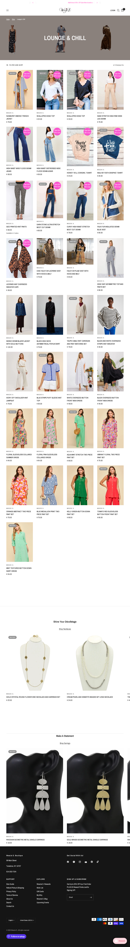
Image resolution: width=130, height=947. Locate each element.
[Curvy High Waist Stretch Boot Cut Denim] (80, 200)
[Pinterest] (93, 862)
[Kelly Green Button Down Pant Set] (80, 485)
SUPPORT (10, 879)
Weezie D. (10, 113)
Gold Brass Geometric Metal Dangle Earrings (87, 839)
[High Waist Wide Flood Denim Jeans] (19, 144)
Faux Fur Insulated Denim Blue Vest (108, 228)
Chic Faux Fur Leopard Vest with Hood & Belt (49, 272)
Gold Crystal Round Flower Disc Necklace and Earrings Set (33, 697)
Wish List (40, 887)
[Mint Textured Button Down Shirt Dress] (19, 542)
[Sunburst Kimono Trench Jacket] (19, 90)
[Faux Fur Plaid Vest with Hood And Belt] (80, 251)
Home (8, 19)
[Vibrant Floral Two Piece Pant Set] (110, 428)
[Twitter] (75, 862)
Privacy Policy (11, 891)
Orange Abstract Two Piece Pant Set (18, 513)
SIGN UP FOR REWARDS (62, 2)
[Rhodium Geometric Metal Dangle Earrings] (34, 790)
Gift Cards (40, 891)
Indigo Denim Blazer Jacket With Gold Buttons (18, 342)
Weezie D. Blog (42, 898)
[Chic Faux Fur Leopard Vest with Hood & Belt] (50, 251)
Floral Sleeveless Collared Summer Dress (19, 456)
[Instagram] (81, 862)
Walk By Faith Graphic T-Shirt (110, 172)
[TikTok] (99, 862)
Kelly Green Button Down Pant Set (78, 513)
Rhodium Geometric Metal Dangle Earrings (25, 839)
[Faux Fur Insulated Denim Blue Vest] (110, 200)
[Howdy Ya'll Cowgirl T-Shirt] (80, 146)
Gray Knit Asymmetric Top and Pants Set (110, 285)
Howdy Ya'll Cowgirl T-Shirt (79, 172)
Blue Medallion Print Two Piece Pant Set (48, 513)
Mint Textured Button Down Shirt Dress (18, 569)
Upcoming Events (43, 902)
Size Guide (10, 884)
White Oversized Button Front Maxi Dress (77, 399)
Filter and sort (16, 65)
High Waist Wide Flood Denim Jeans (18, 170)
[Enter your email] (90, 897)
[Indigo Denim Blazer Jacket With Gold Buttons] (19, 315)
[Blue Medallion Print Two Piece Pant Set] (50, 485)
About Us (9, 898)
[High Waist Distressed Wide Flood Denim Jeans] (50, 144)
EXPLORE (41, 879)
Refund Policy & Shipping (15, 887)
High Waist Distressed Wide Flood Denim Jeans (49, 170)
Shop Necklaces (65, 629)
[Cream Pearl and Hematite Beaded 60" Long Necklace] (95, 662)
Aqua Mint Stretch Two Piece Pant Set (79, 456)
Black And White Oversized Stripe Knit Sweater (109, 342)
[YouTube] (87, 862)
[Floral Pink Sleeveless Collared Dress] (50, 428)
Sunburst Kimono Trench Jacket (17, 117)
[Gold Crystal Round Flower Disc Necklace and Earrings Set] (34, 662)
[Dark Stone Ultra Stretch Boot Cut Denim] (50, 199)
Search (8, 902)
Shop (13, 19)
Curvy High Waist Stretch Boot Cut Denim (78, 228)
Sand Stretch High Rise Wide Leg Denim (109, 117)
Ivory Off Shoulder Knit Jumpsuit (17, 399)
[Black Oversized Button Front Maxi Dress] (110, 372)
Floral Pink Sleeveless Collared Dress (47, 456)
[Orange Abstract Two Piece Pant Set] (19, 485)
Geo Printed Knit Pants (16, 226)
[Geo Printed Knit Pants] (19, 200)
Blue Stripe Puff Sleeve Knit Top (49, 399)
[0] (122, 10)
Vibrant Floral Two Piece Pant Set (108, 456)
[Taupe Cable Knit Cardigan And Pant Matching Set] (80, 315)
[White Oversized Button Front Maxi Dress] (80, 372)
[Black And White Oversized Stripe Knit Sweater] (110, 315)
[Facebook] (69, 862)
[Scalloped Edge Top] (50, 90)
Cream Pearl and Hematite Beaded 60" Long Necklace (90, 697)
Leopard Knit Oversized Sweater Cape (16, 285)
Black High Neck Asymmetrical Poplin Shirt (48, 342)
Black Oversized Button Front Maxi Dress (108, 399)
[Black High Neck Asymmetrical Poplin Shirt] (50, 315)
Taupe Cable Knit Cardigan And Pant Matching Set (78, 342)
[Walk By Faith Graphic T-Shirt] (110, 146)
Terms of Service (12, 895)
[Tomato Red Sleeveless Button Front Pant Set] (110, 485)
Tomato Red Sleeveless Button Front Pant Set (107, 513)
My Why (39, 895)
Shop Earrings (65, 743)
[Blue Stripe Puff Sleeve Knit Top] (50, 372)
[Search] (118, 10)
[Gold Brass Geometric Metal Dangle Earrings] (95, 790)
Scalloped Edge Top (46, 116)
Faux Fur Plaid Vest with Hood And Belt (77, 272)
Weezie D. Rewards (44, 884)
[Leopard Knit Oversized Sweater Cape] (19, 258)
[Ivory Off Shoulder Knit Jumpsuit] (19, 372)
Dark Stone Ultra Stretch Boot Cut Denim (48, 226)
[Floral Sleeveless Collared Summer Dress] (19, 428)
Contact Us (10, 906)
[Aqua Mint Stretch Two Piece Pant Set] (80, 428)
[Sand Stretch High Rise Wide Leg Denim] (110, 90)
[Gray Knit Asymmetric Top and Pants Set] (110, 258)
